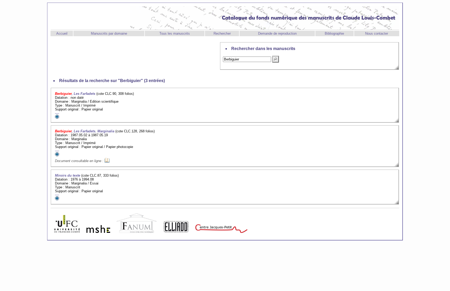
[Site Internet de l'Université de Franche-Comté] (67, 234)
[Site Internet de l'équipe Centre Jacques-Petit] (221, 234)
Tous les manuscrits (174, 33)
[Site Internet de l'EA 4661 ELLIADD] (176, 234)
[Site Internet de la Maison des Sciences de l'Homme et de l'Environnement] (98, 234)
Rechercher (222, 33)
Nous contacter (376, 33)
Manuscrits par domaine (109, 33)
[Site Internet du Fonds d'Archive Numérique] (136, 234)
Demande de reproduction (277, 33)
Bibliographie (334, 33)
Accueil (61, 33)
